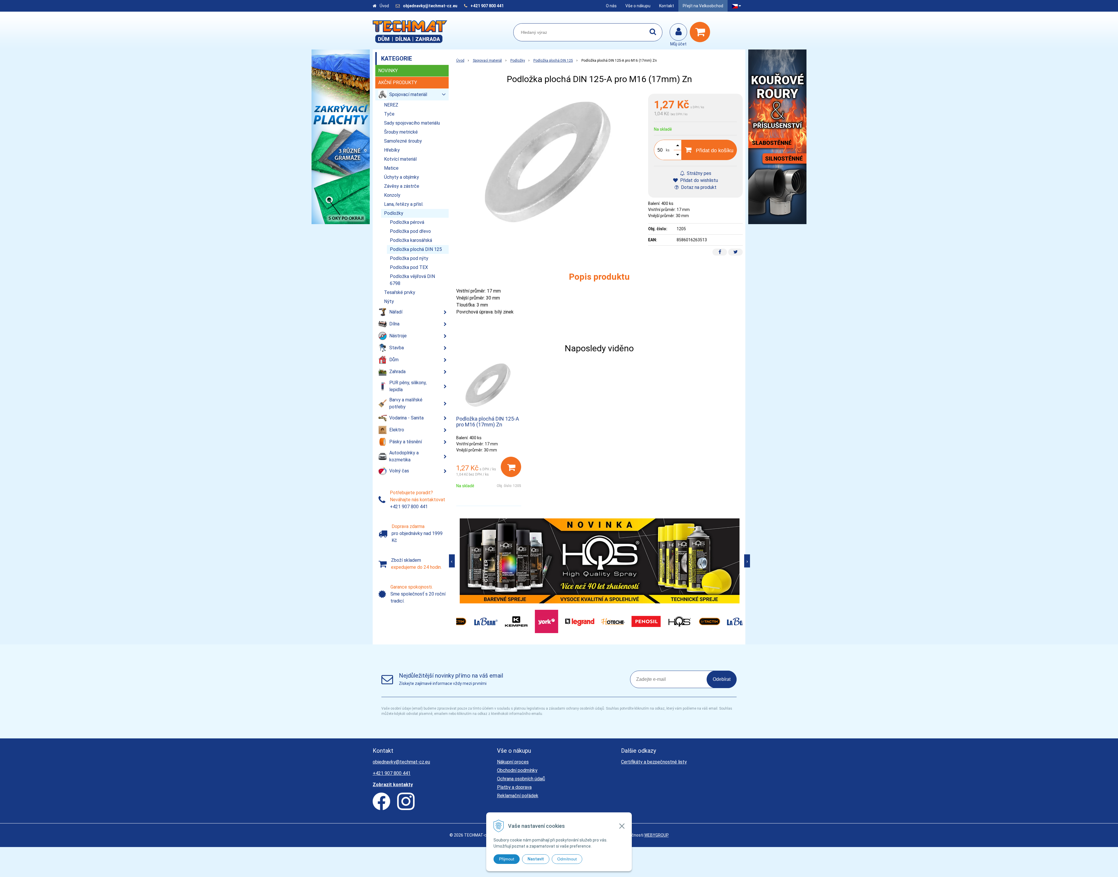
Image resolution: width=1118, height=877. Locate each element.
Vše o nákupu (637, 5)
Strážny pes (698, 173)
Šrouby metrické (401, 132)
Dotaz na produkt (698, 187)
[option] (600, 561)
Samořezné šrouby (403, 141)
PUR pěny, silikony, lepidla (408, 386)
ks (668, 150)
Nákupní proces (513, 762)
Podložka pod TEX (409, 267)
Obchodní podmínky (517, 770)
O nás (611, 5)
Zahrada (397, 371)
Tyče (389, 114)
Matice (391, 168)
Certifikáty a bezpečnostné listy (654, 762)
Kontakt (666, 5)
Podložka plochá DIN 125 (553, 61)
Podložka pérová (407, 222)
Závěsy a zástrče (401, 186)
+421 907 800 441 (487, 5)
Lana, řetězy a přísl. (403, 204)
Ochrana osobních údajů (521, 779)
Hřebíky (392, 150)
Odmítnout (567, 859)
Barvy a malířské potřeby (405, 403)
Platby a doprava (514, 787)
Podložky (517, 61)
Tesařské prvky (399, 292)
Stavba (396, 347)
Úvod (384, 5)
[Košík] (701, 32)
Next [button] (747, 560)
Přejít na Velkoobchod (703, 5)
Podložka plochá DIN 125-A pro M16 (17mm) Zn (487, 422)
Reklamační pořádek (517, 795)
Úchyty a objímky (401, 177)
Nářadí (395, 312)
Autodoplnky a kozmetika (404, 456)
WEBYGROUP (656, 835)
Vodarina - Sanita (406, 418)
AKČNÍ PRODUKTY (397, 82)
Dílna (394, 324)
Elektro (396, 430)
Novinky (388, 70)
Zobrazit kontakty (393, 784)
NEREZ (391, 105)
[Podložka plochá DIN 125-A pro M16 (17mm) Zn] (549, 163)
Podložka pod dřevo (410, 231)
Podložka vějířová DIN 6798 (412, 280)
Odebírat (721, 679)
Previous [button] (452, 560)
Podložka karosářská (411, 240)
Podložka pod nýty (409, 258)
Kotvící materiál (400, 159)
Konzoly (392, 195)
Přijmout (506, 859)
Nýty (389, 301)
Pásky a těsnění (405, 441)
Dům (394, 359)
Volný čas (399, 471)
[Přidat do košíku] (511, 467)
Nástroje (398, 336)
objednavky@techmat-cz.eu (430, 5)
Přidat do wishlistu (698, 180)
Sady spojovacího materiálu (412, 123)
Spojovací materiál (487, 61)
